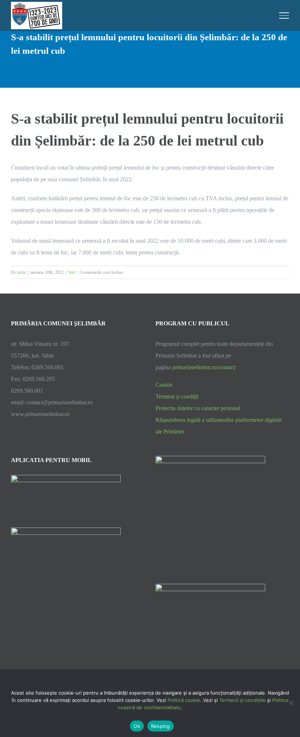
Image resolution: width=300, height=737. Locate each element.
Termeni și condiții (176, 396)
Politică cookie (184, 700)
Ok (137, 726)
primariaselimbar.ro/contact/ (204, 367)
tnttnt (21, 272)
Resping (160, 726)
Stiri (71, 272)
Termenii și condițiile (242, 700)
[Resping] (291, 703)
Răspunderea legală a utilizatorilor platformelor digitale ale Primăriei (218, 426)
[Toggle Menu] (284, 15)
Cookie (163, 385)
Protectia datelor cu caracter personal (197, 408)
